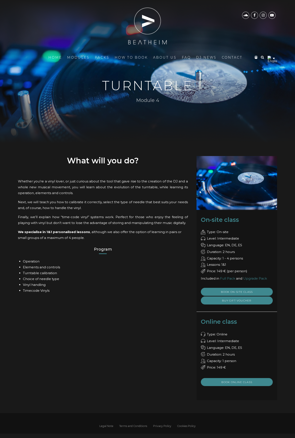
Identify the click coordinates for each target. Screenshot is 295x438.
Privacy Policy (162, 426)
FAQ (186, 57)
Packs (102, 57)
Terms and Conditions (133, 426)
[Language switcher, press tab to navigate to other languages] (272, 58)
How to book (131, 57)
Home (55, 57)
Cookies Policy (186, 426)
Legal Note (106, 426)
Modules (78, 57)
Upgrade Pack (255, 278)
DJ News (206, 57)
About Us (165, 57)
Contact (232, 57)
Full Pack (227, 278)
